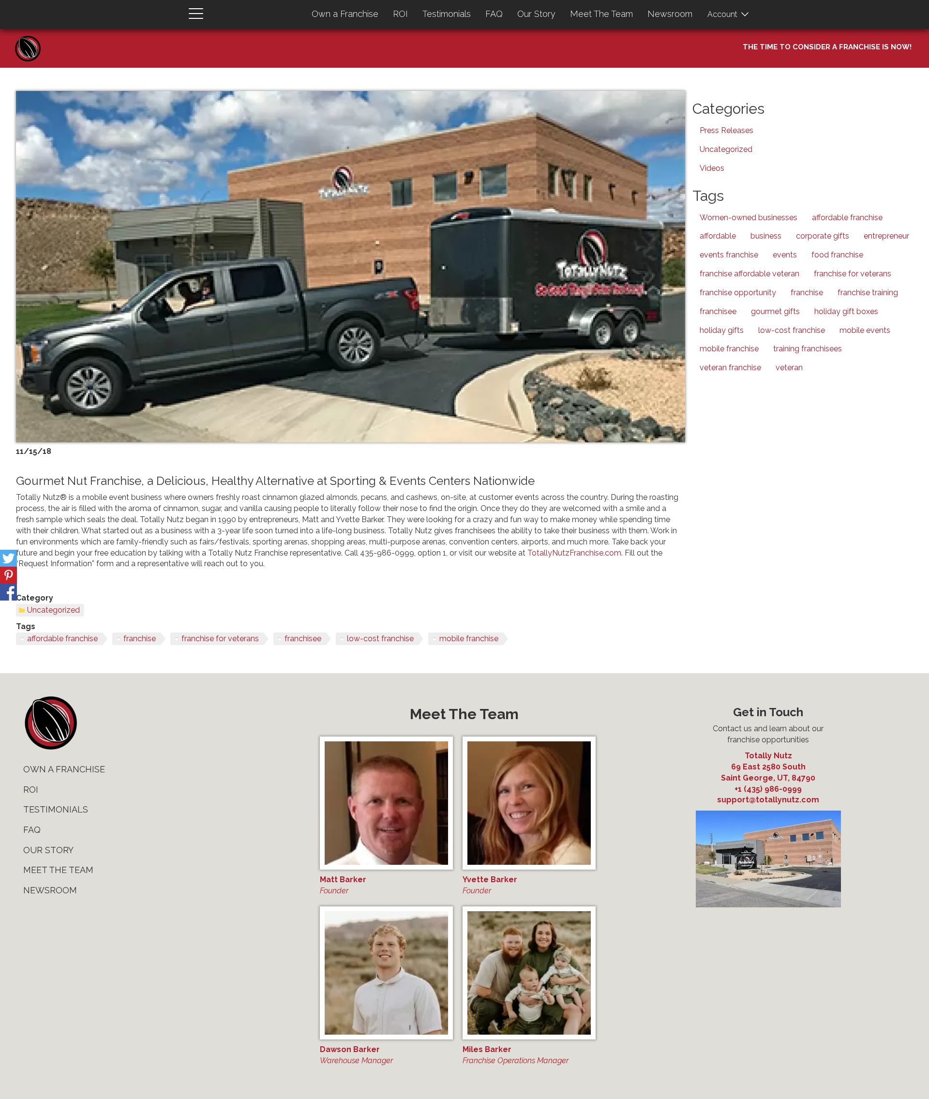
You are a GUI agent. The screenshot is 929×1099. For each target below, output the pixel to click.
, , (768, 772)
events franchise (729, 254)
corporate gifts (822, 236)
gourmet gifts (775, 311)
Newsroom (669, 14)
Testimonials (446, 14)
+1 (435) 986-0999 (768, 789)
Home (31, 39)
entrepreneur (886, 236)
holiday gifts (722, 330)
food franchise (837, 254)
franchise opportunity (738, 292)
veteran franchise (730, 367)
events (785, 254)
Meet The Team (601, 14)
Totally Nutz (768, 755)
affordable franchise (62, 638)
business (765, 236)
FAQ (494, 14)
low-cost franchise (380, 638)
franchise (139, 638)
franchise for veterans (220, 638)
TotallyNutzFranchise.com (574, 552)
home (50, 723)
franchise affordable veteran (749, 273)
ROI (400, 14)
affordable (718, 236)
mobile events (864, 330)
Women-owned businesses (748, 217)
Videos (712, 168)
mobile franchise (468, 638)
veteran (789, 367)
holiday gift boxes (846, 311)
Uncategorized (53, 610)
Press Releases (726, 130)
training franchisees (807, 348)
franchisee (303, 638)
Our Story (536, 14)
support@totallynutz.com (768, 799)
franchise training (868, 292)
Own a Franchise (345, 14)
